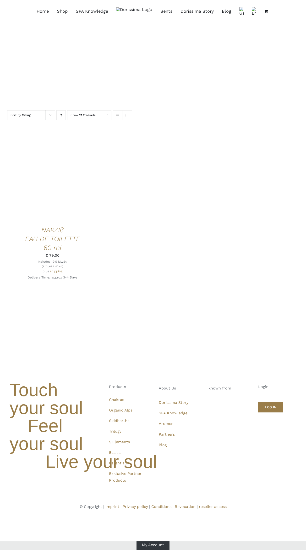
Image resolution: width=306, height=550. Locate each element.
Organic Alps (120, 410)
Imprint (112, 506)
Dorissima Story (173, 402)
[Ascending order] (61, 115)
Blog (163, 445)
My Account (153, 544)
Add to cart (37, 176)
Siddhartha (119, 420)
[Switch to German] (241, 11)
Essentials (118, 463)
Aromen (166, 423)
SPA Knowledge (173, 413)
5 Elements (119, 442)
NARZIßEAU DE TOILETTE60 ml (52, 239)
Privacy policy (135, 506)
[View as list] (127, 115)
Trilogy (115, 431)
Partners (167, 434)
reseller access (213, 506)
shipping (56, 271)
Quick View (68, 176)
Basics (114, 452)
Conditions (161, 506)
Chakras (116, 399)
